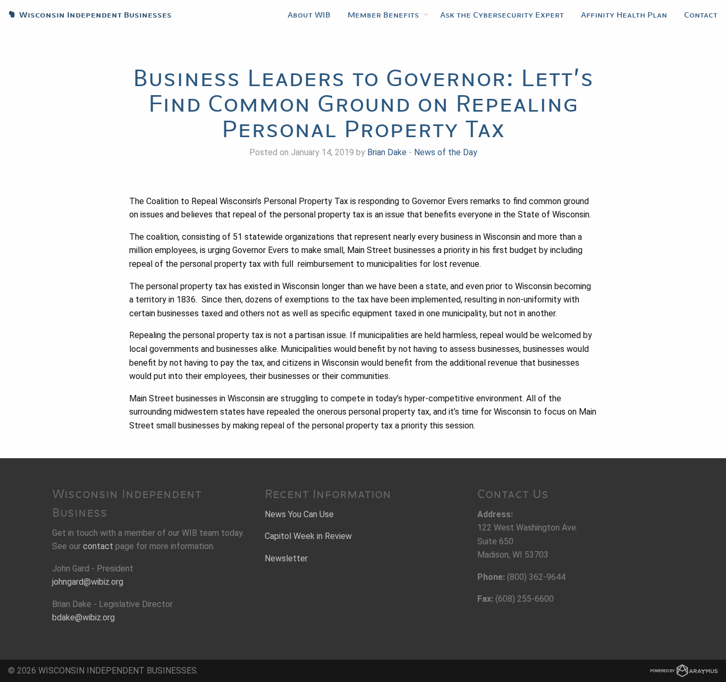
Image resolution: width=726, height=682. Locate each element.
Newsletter (286, 558)
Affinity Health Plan (624, 15)
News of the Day (445, 152)
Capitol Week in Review (308, 536)
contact (98, 546)
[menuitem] (309, 15)
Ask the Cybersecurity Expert (502, 15)
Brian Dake (387, 152)
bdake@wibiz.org (83, 617)
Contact (700, 15)
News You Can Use (299, 514)
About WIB (309, 15)
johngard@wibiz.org (87, 582)
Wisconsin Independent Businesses (86, 15)
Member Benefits (383, 15)
